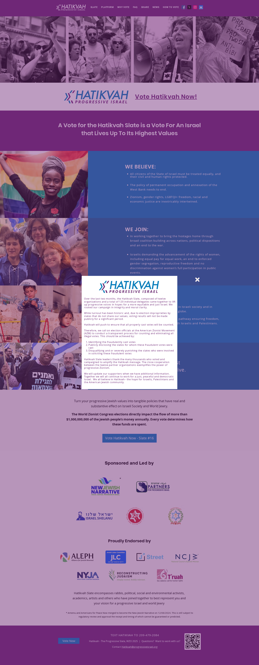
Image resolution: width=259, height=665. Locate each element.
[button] (197, 279)
